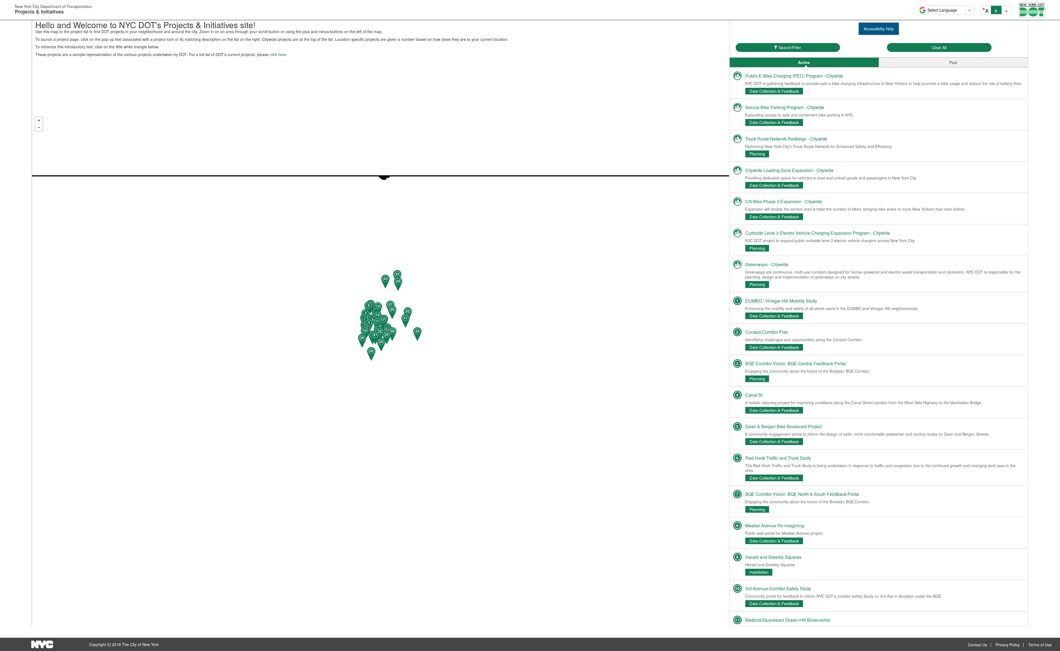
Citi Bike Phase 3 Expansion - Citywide (783, 201)
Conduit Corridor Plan (766, 332)
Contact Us (977, 645)
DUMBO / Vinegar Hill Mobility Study (781, 301)
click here (278, 54)
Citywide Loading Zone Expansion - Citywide (789, 170)
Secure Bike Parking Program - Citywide (784, 107)
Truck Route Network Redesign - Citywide (786, 139)
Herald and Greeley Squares (773, 557)
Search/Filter (790, 47)
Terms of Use (1040, 645)
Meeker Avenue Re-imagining (774, 525)
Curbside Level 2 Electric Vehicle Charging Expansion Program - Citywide (817, 233)
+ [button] (39, 120)
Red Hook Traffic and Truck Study (778, 458)
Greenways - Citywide (766, 264)
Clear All (939, 47)
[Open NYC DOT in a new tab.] (1032, 9)
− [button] (39, 127)
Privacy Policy (1008, 645)
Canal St (753, 395)
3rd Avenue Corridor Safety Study (778, 588)
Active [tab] (804, 62)
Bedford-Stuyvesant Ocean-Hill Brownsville (787, 620)
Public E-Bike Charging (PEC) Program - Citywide (794, 76)
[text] (380, 316)
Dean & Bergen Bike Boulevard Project (783, 426)
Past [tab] (953, 62)
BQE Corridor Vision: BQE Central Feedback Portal (795, 363)
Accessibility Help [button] (879, 28)
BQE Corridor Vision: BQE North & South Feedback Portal (802, 494)
